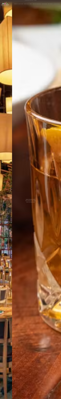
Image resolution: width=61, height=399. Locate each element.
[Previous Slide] (1, 200)
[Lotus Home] (5, 4)
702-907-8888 (35, 0)
